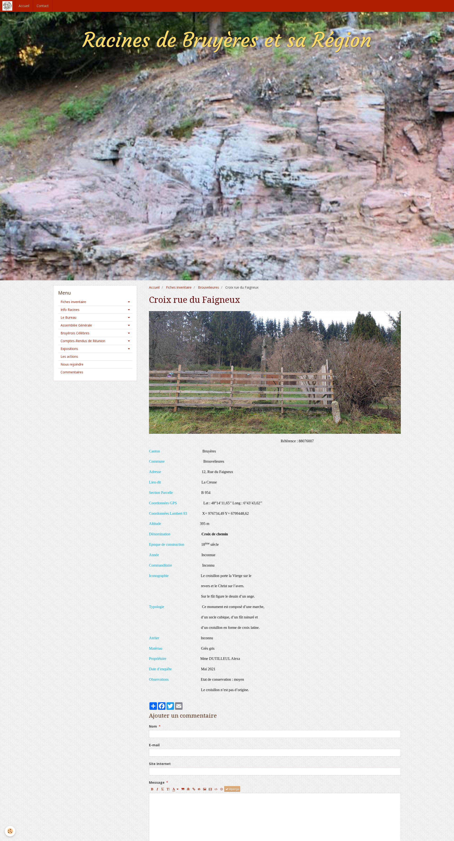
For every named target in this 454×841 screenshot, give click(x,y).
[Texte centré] (188, 789)
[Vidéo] (210, 789)
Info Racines (70, 309)
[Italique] (157, 789)
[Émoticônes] (221, 789)
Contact (43, 6)
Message (157, 782)
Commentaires (72, 372)
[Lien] (193, 789)
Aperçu (233, 789)
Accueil (24, 6)
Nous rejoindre (72, 364)
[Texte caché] (199, 789)
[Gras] (152, 789)
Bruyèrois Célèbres (75, 333)
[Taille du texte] (168, 789)
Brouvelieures (208, 287)
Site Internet (160, 763)
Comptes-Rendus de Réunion (83, 341)
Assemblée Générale (76, 325)
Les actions (69, 356)
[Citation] (183, 789)
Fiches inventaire (179, 287)
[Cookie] (10, 831)
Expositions (69, 348)
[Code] (216, 789)
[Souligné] (163, 789)
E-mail (154, 745)
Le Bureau (68, 317)
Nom (153, 726)
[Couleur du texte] (175, 789)
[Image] (205, 789)
